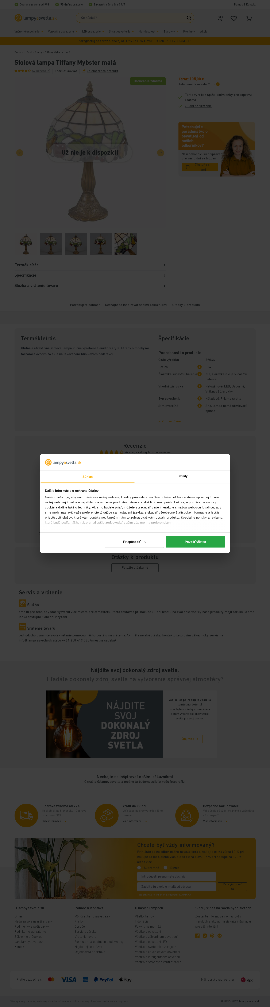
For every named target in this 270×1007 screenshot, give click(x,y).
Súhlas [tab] (87, 476)
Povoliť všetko (195, 542)
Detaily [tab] (182, 476)
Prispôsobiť (132, 542)
